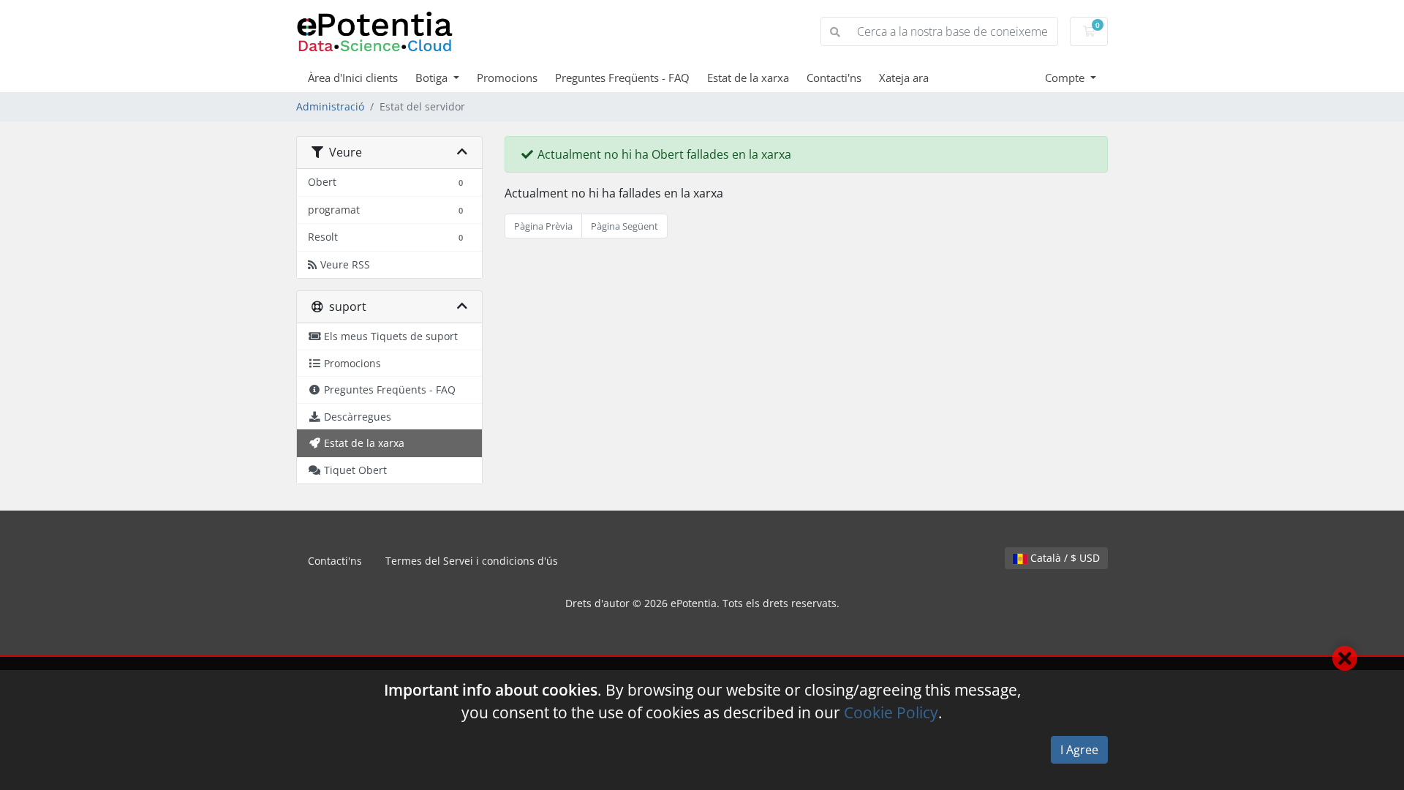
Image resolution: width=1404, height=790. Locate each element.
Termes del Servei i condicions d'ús (471, 561)
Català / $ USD (1063, 558)
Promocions (507, 77)
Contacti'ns (834, 77)
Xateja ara (904, 77)
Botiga (432, 77)
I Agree (1079, 750)
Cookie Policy (891, 712)
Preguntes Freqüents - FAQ (622, 77)
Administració (330, 106)
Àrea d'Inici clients (353, 77)
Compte (1066, 77)
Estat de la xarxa (748, 77)
